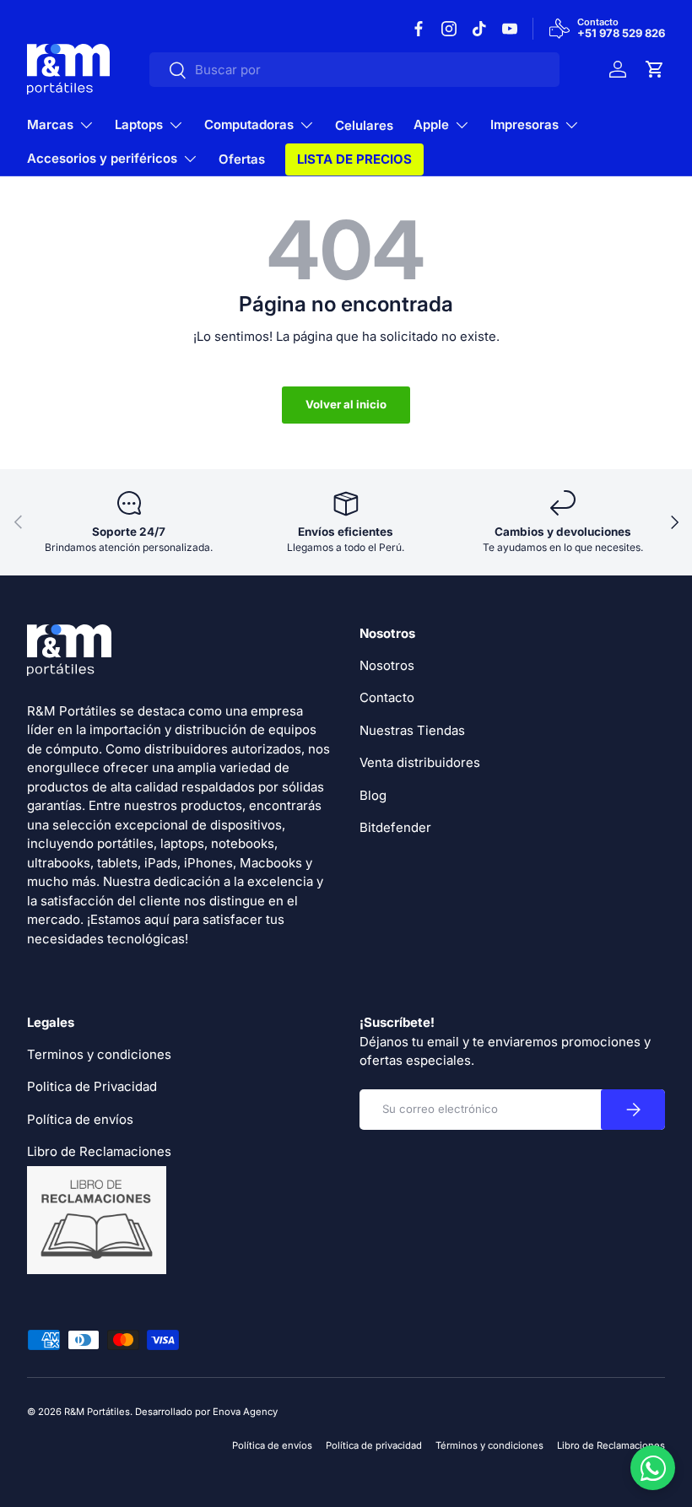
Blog (373, 795)
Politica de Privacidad (92, 1086)
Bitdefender (395, 827)
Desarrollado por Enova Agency (206, 1412)
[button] (654, 69)
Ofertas (242, 159)
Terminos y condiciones (99, 1054)
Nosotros (387, 665)
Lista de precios (354, 159)
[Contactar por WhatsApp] (652, 1467)
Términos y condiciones (489, 1445)
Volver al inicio (346, 404)
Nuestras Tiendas (412, 730)
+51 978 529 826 (621, 34)
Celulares (364, 125)
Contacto (387, 697)
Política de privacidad (374, 1445)
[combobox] (354, 69)
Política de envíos (80, 1119)
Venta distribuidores (420, 762)
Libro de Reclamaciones (611, 1445)
